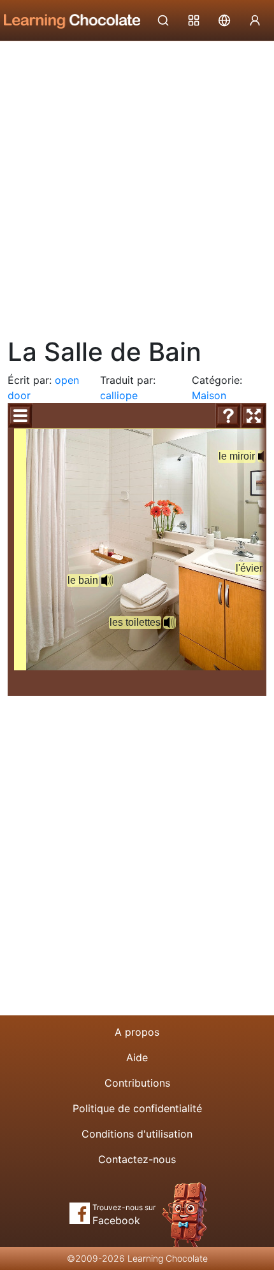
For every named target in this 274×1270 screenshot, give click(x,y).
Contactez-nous (137, 1159)
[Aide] (228, 415)
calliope (119, 395)
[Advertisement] (137, 184)
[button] (107, 580)
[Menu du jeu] (20, 415)
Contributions (137, 1082)
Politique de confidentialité (137, 1108)
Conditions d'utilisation (137, 1133)
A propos (137, 1032)
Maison (209, 395)
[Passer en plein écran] (253, 415)
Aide (137, 1057)
